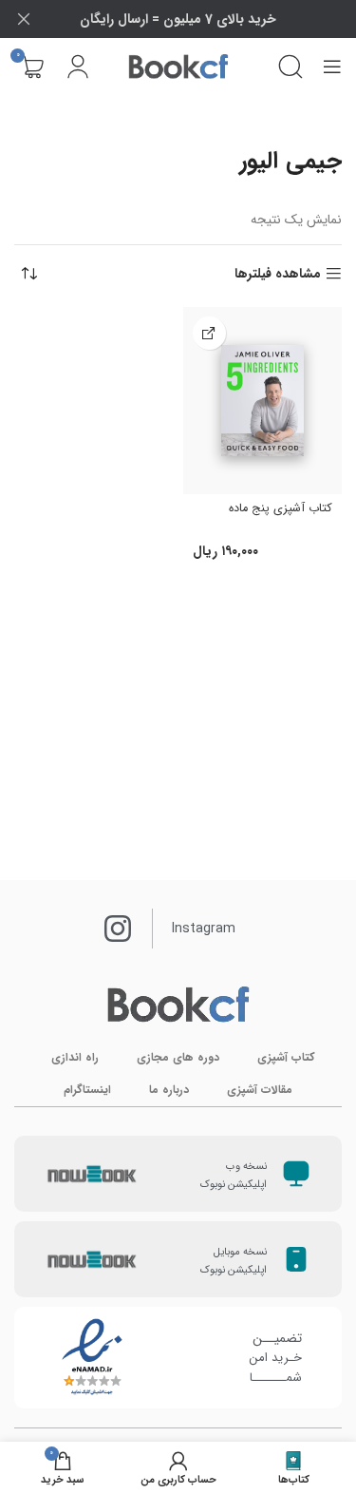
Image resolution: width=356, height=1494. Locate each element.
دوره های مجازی (178, 1057)
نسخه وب (246, 1167)
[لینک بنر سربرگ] (206, 19)
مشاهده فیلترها (277, 274)
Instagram (203, 928)
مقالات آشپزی (259, 1090)
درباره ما (169, 1090)
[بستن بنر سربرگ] (23, 19)
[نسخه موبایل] (296, 1259)
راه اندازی (75, 1057)
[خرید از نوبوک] (209, 333)
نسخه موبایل (240, 1252)
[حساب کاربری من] (78, 67)
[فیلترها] (285, 472)
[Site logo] (178, 66)
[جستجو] (290, 67)
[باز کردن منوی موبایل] (332, 67)
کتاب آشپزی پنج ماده (280, 508)
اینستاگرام (87, 1090)
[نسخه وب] (296, 1174)
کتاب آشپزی (286, 1057)
